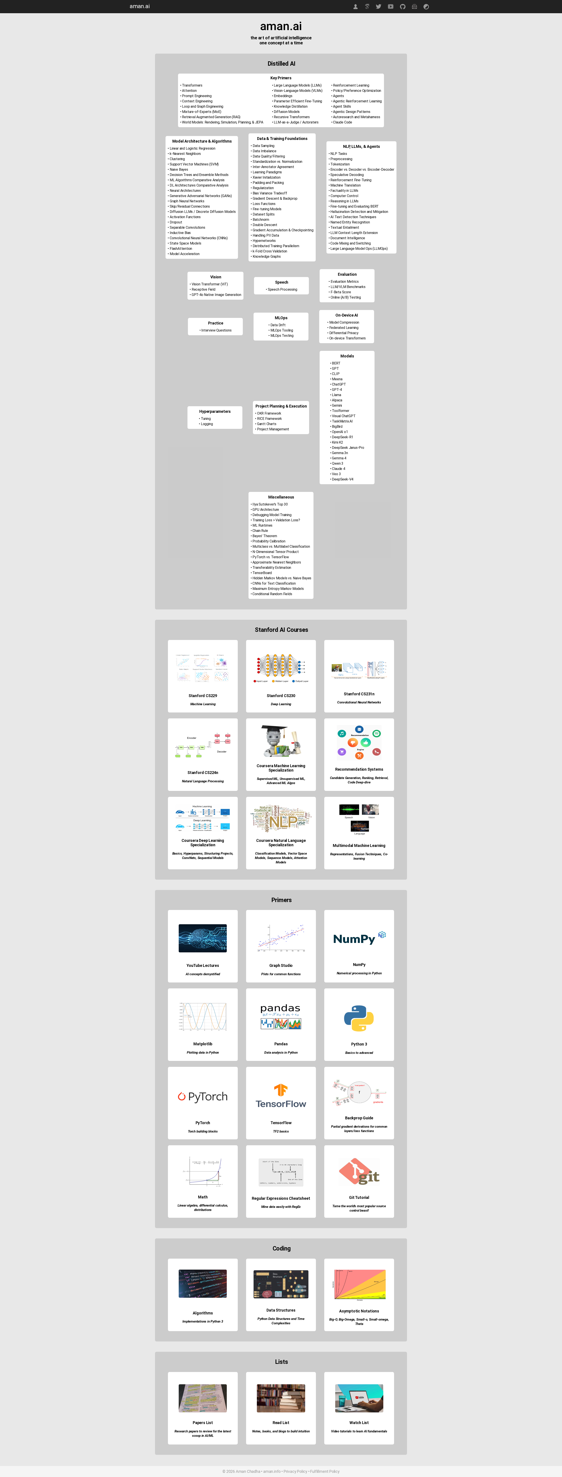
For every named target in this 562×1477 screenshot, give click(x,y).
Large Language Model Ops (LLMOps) (358, 248)
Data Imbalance (264, 151)
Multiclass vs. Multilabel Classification (281, 546)
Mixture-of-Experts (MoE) (201, 112)
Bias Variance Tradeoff (270, 193)
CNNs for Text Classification (273, 583)
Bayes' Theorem (264, 536)
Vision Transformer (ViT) (210, 284)
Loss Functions (264, 204)
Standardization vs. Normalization (277, 161)
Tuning (206, 419)
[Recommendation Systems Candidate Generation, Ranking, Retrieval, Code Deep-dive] (359, 794)
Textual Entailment (344, 227)
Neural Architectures (185, 190)
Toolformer (340, 411)
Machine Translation (345, 185)
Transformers (192, 85)
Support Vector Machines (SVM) (194, 164)
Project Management (273, 429)
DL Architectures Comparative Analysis (199, 185)
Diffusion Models (287, 112)
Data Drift (278, 325)
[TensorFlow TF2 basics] (281, 1142)
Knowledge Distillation (291, 106)
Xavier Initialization (267, 177)
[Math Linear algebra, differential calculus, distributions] (203, 1220)
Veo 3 (336, 474)
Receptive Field (203, 289)
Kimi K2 (337, 442)
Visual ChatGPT (343, 416)
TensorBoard (262, 573)
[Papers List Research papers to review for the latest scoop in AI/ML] (203, 1447)
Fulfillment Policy (324, 1471)
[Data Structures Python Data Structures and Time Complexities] (281, 1334)
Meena (337, 379)
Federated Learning (343, 328)
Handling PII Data (266, 235)
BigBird (337, 426)
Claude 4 (338, 469)
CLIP (335, 374)
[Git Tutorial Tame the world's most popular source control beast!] (359, 1220)
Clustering (177, 159)
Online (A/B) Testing (346, 297)
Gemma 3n (340, 453)
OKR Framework (269, 413)
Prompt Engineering (196, 96)
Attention (189, 91)
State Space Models (185, 243)
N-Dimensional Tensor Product (275, 552)
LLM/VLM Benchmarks (348, 287)
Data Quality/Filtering (269, 156)
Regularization (263, 188)
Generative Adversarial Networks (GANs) (201, 196)
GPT (335, 368)
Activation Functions (185, 217)
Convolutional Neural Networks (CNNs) (199, 238)
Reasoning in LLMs (344, 201)
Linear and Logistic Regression (192, 148)
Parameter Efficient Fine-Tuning (298, 101)
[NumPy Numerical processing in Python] (359, 985)
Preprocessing (341, 159)
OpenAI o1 (340, 432)
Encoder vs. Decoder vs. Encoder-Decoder (362, 169)
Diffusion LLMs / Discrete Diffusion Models (203, 212)
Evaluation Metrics (344, 281)
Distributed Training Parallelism (276, 246)
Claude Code (342, 122)
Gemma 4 (339, 458)
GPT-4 (337, 390)
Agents (338, 96)
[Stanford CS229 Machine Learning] (203, 715)
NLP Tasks (338, 154)
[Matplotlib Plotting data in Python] (203, 1064)
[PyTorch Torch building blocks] (203, 1142)
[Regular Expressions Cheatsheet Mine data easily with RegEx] (281, 1220)
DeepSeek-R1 (342, 437)
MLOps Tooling (281, 330)
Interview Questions (216, 330)
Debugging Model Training (271, 515)
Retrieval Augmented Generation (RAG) (211, 117)
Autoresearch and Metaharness (356, 117)
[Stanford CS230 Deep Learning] (281, 715)
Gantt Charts (266, 424)
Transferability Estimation (271, 567)
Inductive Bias (180, 233)
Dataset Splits (264, 214)
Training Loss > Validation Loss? (276, 520)
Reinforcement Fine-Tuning (350, 180)
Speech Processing (282, 289)
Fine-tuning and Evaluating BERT (354, 206)
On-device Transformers (347, 338)
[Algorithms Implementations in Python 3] (203, 1334)
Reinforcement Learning (351, 85)
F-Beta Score (341, 292)
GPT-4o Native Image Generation (216, 295)
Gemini (337, 405)
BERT (336, 363)
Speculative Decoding (347, 175)
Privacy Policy (295, 1471)
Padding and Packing (268, 183)
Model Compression (344, 322)
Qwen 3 (337, 463)
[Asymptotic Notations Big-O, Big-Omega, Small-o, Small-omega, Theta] (359, 1334)
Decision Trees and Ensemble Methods (199, 175)
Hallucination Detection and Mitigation (359, 212)
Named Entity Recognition (350, 222)
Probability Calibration (268, 541)
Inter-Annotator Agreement (273, 167)
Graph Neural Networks (187, 201)
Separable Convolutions (187, 227)
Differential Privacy (343, 333)
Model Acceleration (184, 254)
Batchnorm (261, 219)
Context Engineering (197, 101)
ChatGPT (339, 384)
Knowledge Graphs (267, 256)
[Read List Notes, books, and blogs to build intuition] (281, 1447)
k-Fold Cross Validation (270, 251)
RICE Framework (269, 419)
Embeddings (283, 96)
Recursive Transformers (292, 117)
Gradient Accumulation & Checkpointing (283, 230)
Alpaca (337, 400)
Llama (336, 395)
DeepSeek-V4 (342, 479)
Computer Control (344, 196)
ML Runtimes (262, 525)
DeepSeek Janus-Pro (348, 448)
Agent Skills (342, 106)
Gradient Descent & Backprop (275, 198)
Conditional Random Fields (272, 594)
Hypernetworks (264, 241)
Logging (207, 424)
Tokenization (340, 164)
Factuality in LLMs (344, 190)
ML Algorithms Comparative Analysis (197, 180)
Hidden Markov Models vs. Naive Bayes (281, 578)
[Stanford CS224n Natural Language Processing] (203, 794)
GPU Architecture (265, 509)
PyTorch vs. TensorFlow (270, 557)
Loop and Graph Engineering (202, 106)
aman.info (272, 1471)
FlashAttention (181, 248)
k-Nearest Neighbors (185, 154)
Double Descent (265, 225)
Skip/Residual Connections (190, 206)
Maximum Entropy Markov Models (278, 589)
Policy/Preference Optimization (357, 91)
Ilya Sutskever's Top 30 (270, 504)
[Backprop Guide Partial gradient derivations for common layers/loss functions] (359, 1142)
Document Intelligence (347, 238)
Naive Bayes (179, 169)
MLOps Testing (282, 335)
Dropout (176, 222)
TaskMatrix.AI (342, 421)
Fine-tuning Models (267, 209)
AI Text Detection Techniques (353, 217)
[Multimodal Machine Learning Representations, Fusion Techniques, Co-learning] (359, 872)
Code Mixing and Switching (350, 243)
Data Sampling (263, 146)
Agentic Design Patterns (351, 112)
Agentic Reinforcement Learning (357, 101)
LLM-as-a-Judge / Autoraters (296, 122)
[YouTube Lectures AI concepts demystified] (203, 985)
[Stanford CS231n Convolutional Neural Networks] (359, 715)
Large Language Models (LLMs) (297, 85)
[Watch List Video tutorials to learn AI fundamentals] (359, 1447)
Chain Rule (260, 531)
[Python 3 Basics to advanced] (359, 1064)
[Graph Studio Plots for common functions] (281, 985)
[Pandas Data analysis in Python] (281, 1064)
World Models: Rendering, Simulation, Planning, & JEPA (222, 122)
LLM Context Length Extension (354, 233)
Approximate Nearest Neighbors (276, 562)
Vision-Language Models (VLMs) (298, 91)
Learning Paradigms (267, 172)
